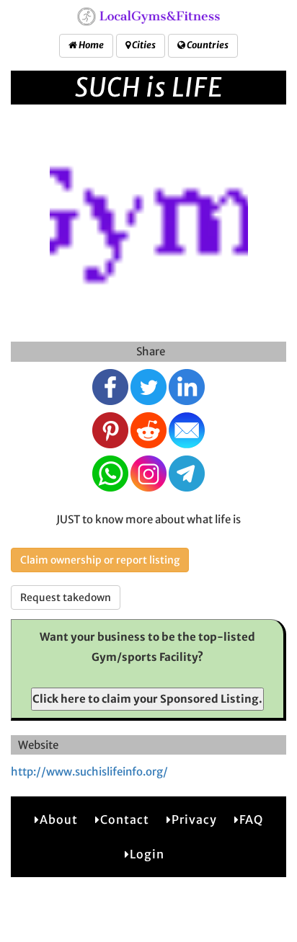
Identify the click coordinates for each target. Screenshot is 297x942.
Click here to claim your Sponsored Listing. (147, 699)
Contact (124, 819)
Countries (207, 45)
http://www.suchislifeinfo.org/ (89, 771)
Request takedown (65, 597)
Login (147, 854)
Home (90, 45)
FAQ (251, 819)
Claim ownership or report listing (99, 560)
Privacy (194, 819)
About (59, 819)
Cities (143, 45)
